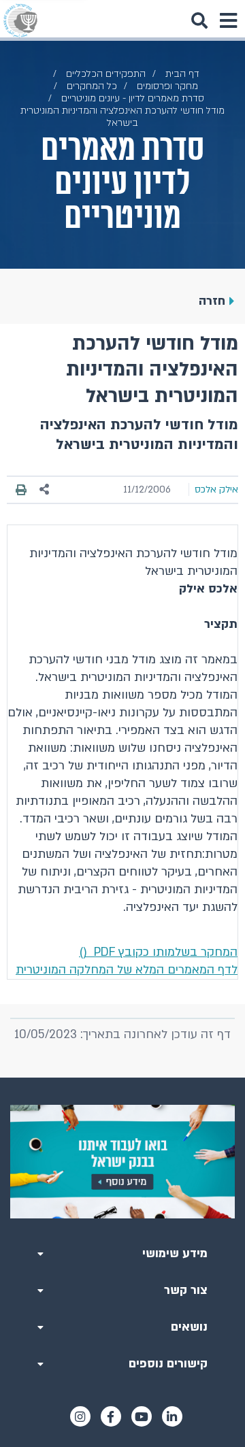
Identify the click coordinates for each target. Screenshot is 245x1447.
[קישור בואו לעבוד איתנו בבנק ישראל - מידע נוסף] (122, 1161)
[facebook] (111, 1416)
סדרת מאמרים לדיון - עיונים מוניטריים (132, 98)
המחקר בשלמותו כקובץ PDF (158, 952)
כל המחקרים (92, 86)
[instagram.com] (80, 1416)
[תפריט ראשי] (228, 20)
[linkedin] (172, 1416)
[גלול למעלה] (122, 1078)
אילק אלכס (216, 489)
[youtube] (141, 1416)
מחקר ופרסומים (167, 86)
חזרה (212, 301)
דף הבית (182, 73)
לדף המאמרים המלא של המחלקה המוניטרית (127, 970)
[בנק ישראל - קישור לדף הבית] (20, 20)
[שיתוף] (45, 489)
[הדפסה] (21, 490)
